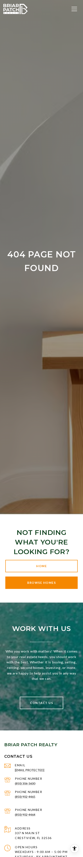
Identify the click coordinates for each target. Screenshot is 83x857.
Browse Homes (41, 582)
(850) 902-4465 (25, 797)
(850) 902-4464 (25, 814)
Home (41, 566)
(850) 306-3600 (25, 783)
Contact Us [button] (41, 703)
